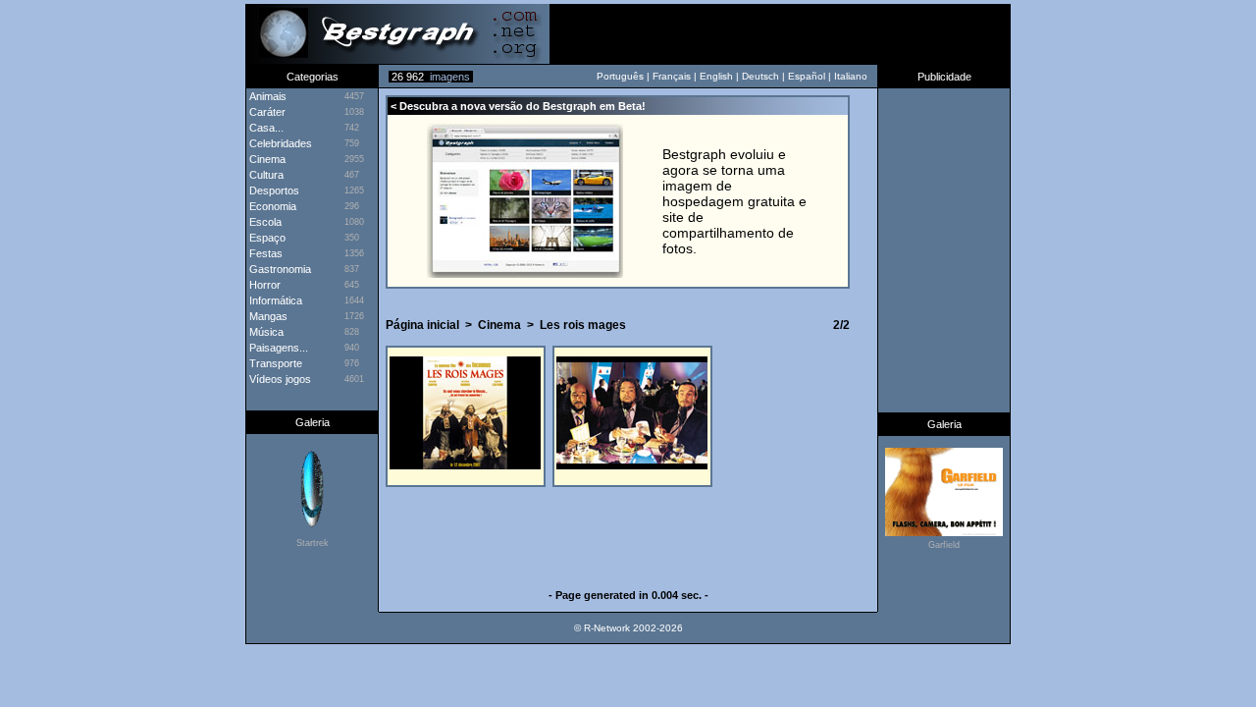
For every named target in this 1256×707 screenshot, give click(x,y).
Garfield (944, 545)
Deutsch (760, 76)
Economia (271, 206)
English (716, 76)
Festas (264, 253)
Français (672, 76)
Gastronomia (278, 269)
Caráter (266, 112)
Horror (263, 285)
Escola (264, 222)
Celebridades (279, 143)
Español (806, 76)
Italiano (850, 76)
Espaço (266, 238)
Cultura (265, 175)
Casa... (265, 128)
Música (265, 332)
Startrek (312, 543)
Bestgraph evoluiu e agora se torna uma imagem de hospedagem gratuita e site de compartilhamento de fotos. (734, 201)
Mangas (267, 316)
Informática (274, 300)
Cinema (499, 325)
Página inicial (422, 325)
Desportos (272, 190)
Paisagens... (277, 348)
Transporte (274, 363)
